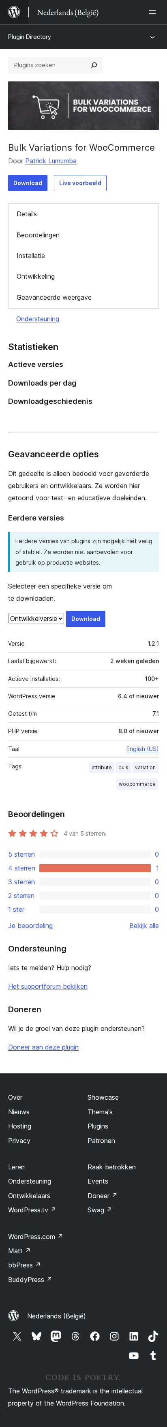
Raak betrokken (112, 1167)
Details (27, 214)
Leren (16, 1167)
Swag (100, 1210)
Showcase (103, 1097)
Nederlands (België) (56, 1316)
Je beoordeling (30, 925)
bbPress (24, 1265)
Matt (19, 1251)
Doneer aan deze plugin (43, 1047)
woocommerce (137, 784)
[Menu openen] (154, 12)
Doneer (103, 1196)
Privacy (19, 1141)
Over (15, 1097)
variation (145, 767)
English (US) (142, 748)
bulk (123, 767)
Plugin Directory (29, 36)
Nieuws (19, 1112)
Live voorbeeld (80, 182)
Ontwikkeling (36, 276)
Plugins (98, 1126)
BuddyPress (30, 1280)
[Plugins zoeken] (94, 65)
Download (27, 182)
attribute (102, 767)
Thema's (100, 1112)
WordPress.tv (32, 1210)
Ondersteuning (37, 319)
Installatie (31, 256)
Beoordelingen (38, 235)
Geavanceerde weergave (54, 297)
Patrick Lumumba (51, 161)
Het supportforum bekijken (48, 986)
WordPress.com (35, 1237)
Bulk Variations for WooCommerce (81, 147)
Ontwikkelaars (29, 1196)
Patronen (101, 1141)
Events (98, 1181)
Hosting (19, 1126)
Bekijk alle (144, 925)
